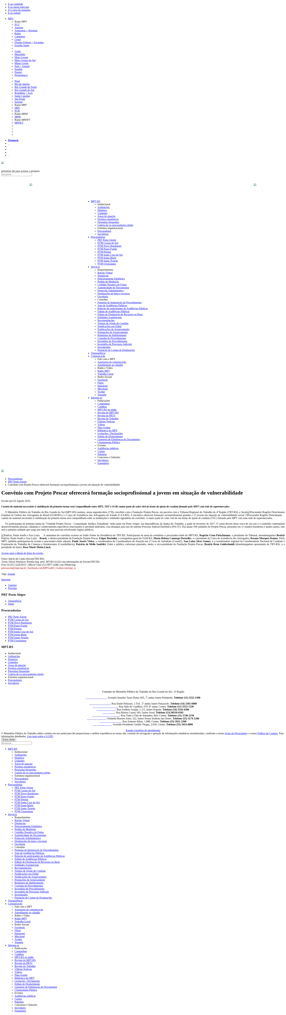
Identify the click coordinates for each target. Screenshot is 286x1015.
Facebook (102, 379)
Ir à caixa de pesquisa (19, 10)
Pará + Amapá (22, 66)
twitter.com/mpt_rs (66, 568)
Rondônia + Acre (24, 93)
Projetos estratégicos (108, 219)
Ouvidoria (102, 296)
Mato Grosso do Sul (25, 60)
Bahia (18, 33)
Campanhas (103, 403)
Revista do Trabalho (108, 418)
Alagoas (19, 27)
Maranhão (20, 54)
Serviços (95, 266)
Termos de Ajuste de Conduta (112, 323)
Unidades (102, 213)
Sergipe (19, 102)
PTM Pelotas (104, 251)
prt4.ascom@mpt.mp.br (13, 568)
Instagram (102, 385)
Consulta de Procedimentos (111, 338)
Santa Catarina (22, 96)
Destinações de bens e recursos (113, 293)
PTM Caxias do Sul (107, 243)
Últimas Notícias (106, 421)
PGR (17, 110)
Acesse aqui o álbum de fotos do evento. (22, 553)
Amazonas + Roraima (26, 30)
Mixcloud (102, 388)
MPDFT (19, 122)
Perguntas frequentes (108, 222)
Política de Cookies (268, 733)
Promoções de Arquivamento (112, 332)
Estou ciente (9, 739)
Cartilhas (102, 406)
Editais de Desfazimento (110, 436)
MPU (11, 18)
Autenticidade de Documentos (113, 287)
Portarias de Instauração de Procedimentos (119, 302)
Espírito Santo (22, 45)
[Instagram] (8, 155)
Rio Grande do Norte (26, 87)
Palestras (102, 454)
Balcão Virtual (105, 272)
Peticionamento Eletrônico (111, 278)
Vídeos (101, 424)
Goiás (18, 51)
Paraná (18, 72)
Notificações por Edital (109, 326)
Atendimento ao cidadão (110, 365)
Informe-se (96, 397)
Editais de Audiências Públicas (113, 311)
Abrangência (14, 601)
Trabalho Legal (105, 374)
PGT (17, 24)
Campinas (20, 36)
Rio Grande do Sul (24, 90)
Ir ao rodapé (14, 13)
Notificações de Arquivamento (113, 329)
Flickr (100, 382)
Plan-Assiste (103, 427)
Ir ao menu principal (18, 7)
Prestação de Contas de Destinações (116, 350)
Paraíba (18, 69)
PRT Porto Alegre (106, 240)
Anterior (12, 585)
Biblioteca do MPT (107, 430)
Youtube (101, 394)
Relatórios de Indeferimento (111, 335)
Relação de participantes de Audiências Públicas (122, 308)
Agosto (11, 574)
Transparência (98, 353)
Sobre (11, 603)
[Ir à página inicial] (143, 188)
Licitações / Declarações (110, 433)
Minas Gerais (21, 63)
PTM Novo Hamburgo (109, 246)
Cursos (101, 451)
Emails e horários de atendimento (143, 730)
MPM (18, 116)
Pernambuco (21, 75)
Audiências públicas (108, 448)
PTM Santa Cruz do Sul (110, 254)
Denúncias (103, 275)
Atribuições (103, 207)
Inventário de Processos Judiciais (114, 344)
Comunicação (98, 356)
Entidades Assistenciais (109, 317)
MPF (17, 107)
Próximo (12, 588)
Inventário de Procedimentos (112, 341)
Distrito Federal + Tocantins (29, 42)
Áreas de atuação (106, 216)
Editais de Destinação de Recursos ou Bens (120, 314)
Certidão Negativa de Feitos (112, 284)
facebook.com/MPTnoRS (41, 568)
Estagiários (103, 463)
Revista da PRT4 (106, 415)
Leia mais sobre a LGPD (40, 736)
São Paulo (20, 99)
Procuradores (104, 231)
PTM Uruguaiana (106, 263)
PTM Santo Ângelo (107, 260)
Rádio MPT (103, 371)
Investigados (104, 347)
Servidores (103, 234)
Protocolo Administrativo (110, 290)
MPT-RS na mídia (107, 409)
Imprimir (5, 579)
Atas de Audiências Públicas (112, 305)
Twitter (101, 391)
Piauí (17, 81)
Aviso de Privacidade (236, 733)
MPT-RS (95, 201)
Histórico (102, 210)
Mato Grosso (21, 57)
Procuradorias (98, 237)
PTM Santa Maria (106, 257)
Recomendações (106, 320)
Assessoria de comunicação (111, 362)
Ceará (18, 39)
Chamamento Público (108, 442)
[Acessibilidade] (8, 143)
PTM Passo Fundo (107, 249)
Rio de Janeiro (22, 84)
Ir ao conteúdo (15, 4)
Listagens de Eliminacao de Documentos (118, 439)
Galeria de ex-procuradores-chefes (115, 225)
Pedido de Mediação (108, 281)
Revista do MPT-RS (108, 412)
